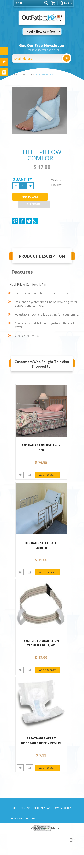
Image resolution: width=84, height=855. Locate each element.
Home (14, 807)
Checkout (33, 204)
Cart (53, 4)
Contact (25, 807)
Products (27, 74)
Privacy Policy (62, 807)
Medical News (42, 807)
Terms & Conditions (23, 818)
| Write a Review (56, 180)
